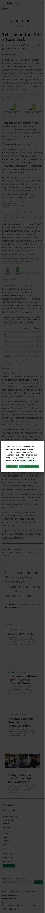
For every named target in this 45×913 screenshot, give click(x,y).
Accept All (11, 466)
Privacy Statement (28, 460)
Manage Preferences (29, 466)
